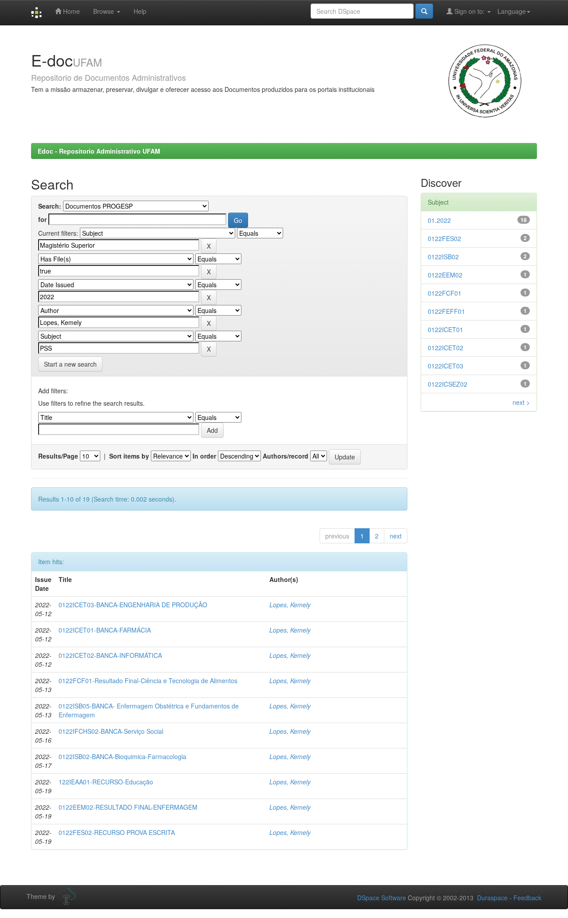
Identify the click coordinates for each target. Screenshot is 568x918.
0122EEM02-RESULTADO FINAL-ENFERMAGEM (128, 807)
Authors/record (285, 455)
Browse (104, 11)
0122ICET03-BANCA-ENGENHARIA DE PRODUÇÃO (133, 604)
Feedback (527, 897)
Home (70, 11)
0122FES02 (444, 238)
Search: (49, 206)
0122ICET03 (445, 365)
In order (204, 455)
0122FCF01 (445, 293)
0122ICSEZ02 (447, 384)
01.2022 (439, 220)
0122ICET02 (445, 347)
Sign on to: (469, 11)
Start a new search (70, 364)
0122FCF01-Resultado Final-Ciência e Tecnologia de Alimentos (148, 680)
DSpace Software (381, 897)
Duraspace (492, 897)
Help (140, 11)
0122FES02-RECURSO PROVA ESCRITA (117, 832)
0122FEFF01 (446, 311)
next (396, 535)
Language (511, 11)
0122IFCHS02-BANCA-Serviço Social (111, 731)
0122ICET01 (445, 329)
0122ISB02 (443, 256)
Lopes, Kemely (290, 604)
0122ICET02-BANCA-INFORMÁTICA (110, 655)
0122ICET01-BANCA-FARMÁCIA (105, 629)
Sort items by (129, 455)
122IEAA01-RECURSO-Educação (106, 781)
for (42, 219)
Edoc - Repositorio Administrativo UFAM (99, 150)
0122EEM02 (445, 274)
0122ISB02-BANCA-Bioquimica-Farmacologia (122, 756)
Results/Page (58, 455)
